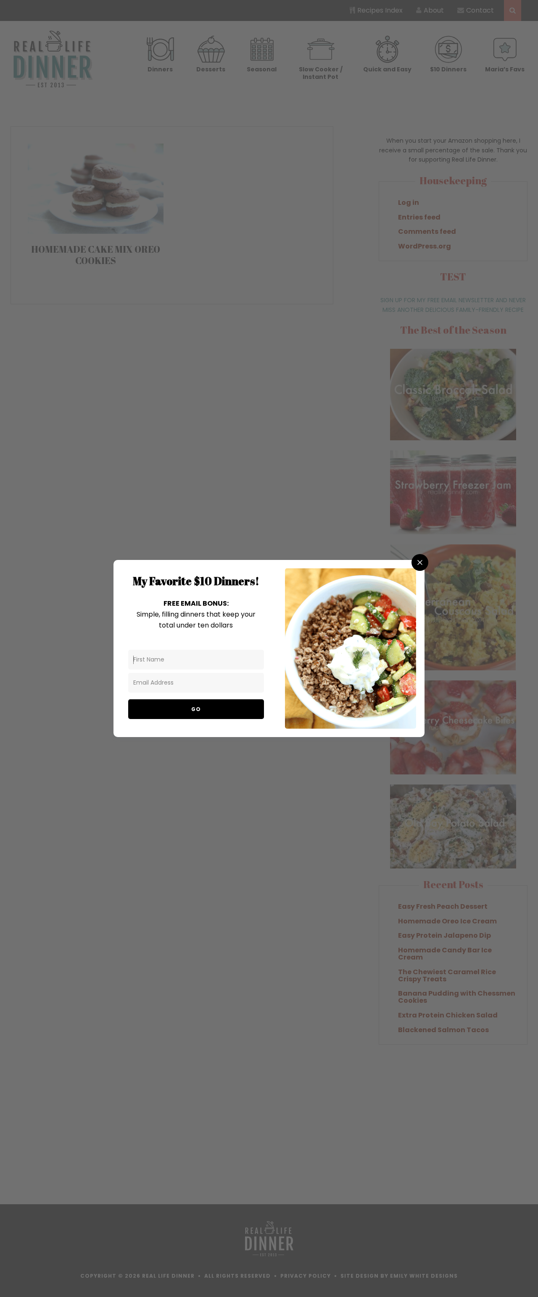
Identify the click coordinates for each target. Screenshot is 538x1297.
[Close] (419, 562)
